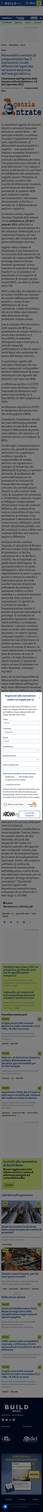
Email (5, 738)
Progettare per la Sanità (15, 780)
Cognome (7, 728)
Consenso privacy (12, 785)
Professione (8, 747)
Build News (9, 777)
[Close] (39, 698)
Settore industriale (10, 765)
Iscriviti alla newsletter (29, 814)
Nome (5, 719)
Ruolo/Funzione (9, 756)
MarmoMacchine (26, 777)
